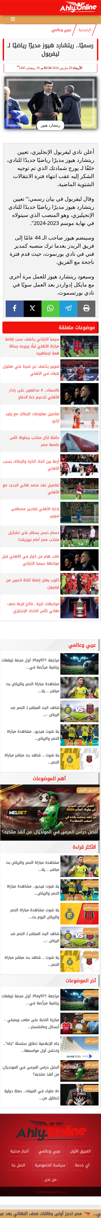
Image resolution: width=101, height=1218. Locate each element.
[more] (13, 19)
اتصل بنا (18, 1165)
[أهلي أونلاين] (78, 7)
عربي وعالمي (61, 30)
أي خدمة (82, 1165)
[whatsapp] (50, 309)
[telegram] (69, 309)
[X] (33, 309)
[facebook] (15, 309)
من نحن (50, 1179)
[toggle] (8, 8)
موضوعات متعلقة (77, 327)
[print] (86, 309)
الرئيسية (84, 30)
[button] (11, 815)
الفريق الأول (80, 1151)
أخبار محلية (19, 1151)
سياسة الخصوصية (50, 1165)
